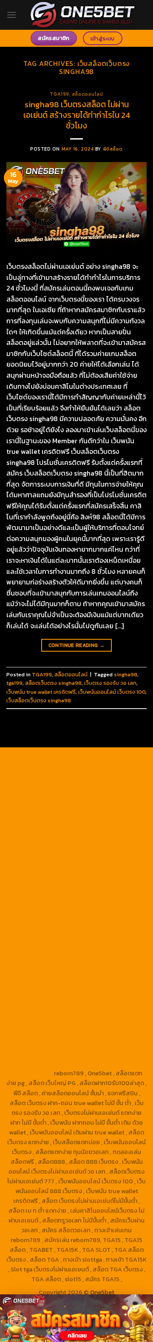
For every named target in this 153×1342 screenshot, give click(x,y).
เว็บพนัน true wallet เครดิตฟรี (41, 692)
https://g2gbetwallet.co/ (48, 1014)
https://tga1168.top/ (48, 857)
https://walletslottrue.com (104, 926)
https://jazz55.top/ (49, 955)
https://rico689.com (105, 769)
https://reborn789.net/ (58, 907)
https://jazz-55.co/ (104, 955)
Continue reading (76, 645)
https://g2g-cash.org (47, 779)
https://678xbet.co (106, 867)
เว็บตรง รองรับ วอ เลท (110, 683)
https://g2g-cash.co (106, 779)
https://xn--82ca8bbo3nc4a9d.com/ (84, 999)
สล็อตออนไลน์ (87, 94)
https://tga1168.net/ (105, 847)
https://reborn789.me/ (96, 916)
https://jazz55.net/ (38, 926)
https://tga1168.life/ (105, 857)
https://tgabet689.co (109, 1034)
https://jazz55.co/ (37, 975)
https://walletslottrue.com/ (55, 1044)
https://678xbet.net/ (48, 867)
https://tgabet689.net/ (45, 1034)
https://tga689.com (112, 1014)
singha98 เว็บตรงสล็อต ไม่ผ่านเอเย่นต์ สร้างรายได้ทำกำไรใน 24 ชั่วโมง (76, 115)
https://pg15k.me (101, 789)
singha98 (125, 674)
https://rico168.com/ (46, 887)
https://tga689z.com (49, 759)
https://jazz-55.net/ (107, 965)
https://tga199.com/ (105, 897)
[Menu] (11, 14)
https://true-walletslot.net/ (97, 1053)
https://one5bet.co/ (48, 897)
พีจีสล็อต (113, 148)
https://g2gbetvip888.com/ (103, 975)
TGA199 (59, 94)
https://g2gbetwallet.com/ (76, 985)
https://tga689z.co (107, 759)
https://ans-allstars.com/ (48, 877)
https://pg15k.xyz (52, 798)
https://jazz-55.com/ (47, 965)
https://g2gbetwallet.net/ (60, 995)
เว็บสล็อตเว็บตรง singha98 (38, 700)
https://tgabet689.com (104, 1024)
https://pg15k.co (102, 798)
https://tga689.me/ (43, 1024)
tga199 (14, 683)
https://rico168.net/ (113, 877)
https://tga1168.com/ (49, 838)
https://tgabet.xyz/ (106, 838)
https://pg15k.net (45, 808)
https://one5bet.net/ (106, 887)
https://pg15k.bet (52, 789)
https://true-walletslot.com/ (58, 1063)
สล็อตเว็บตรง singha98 (53, 683)
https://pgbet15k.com (101, 808)
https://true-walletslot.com (97, 946)
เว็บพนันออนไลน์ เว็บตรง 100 (111, 692)
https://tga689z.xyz (47, 769)
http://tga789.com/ (48, 847)
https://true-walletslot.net (58, 936)
